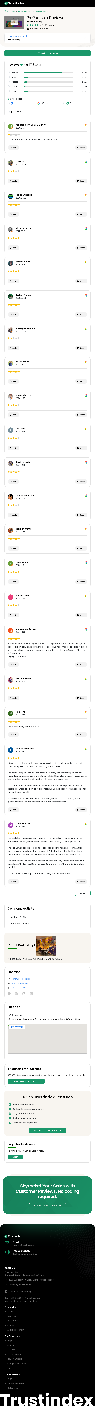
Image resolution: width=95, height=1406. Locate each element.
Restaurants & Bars (25, 11)
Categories (12, 1388)
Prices (10, 1311)
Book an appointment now (25, 1254)
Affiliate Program (15, 1329)
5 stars (15, 72)
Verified (17, 111)
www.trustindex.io (12, 1301)
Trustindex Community (20, 1291)
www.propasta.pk (20, 983)
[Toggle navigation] (87, 3)
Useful (14, 147)
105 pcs (44, 103)
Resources (12, 1320)
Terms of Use (13, 1349)
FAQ (9, 1368)
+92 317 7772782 (19, 987)
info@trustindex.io (31, 1301)
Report (82, 147)
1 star (14, 91)
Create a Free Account (45, 1205)
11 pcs (16, 103)
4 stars (15, 77)
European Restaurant (43, 11)
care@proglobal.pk (21, 978)
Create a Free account (24, 1081)
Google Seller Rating (17, 1363)
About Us (11, 1316)
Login (15, 1156)
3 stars (15, 82)
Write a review (49, 53)
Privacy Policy (14, 1354)
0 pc (72, 103)
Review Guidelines (16, 1358)
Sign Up (11, 1345)
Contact (11, 1325)
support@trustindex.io (23, 1245)
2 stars (15, 86)
